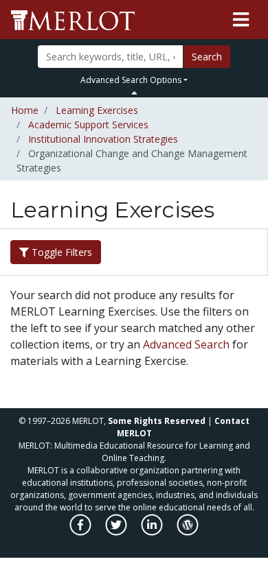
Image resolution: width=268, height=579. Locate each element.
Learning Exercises (97, 110)
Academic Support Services (88, 124)
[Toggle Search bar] (134, 92)
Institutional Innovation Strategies (103, 138)
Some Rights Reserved (156, 421)
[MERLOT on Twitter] (117, 532)
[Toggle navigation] (241, 20)
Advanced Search (186, 344)
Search (207, 56)
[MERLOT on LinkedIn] (153, 532)
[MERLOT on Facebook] (81, 532)
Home (24, 110)
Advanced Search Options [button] (130, 80)
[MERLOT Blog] (187, 532)
